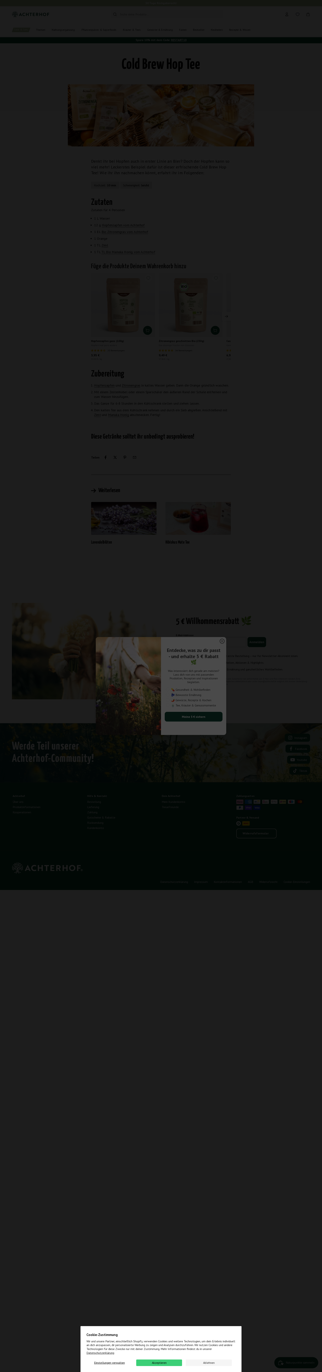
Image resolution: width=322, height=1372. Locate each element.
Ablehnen (209, 1363)
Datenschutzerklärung (100, 1353)
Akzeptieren (159, 1363)
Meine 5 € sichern (193, 717)
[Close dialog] (222, 641)
